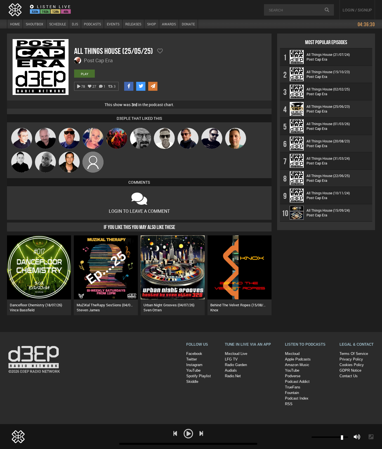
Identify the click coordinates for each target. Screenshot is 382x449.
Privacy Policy (351, 359)
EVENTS (113, 24)
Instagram (194, 365)
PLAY (84, 74)
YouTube (193, 370)
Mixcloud (292, 354)
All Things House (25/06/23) (328, 106)
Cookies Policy (351, 365)
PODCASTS (92, 24)
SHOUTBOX (34, 24)
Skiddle (192, 381)
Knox (214, 309)
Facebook (194, 354)
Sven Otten (152, 309)
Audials (231, 370)
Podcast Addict (297, 381)
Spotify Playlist (198, 376)
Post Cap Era (316, 59)
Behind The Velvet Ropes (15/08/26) (239, 304)
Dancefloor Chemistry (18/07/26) (36, 304)
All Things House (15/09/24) (328, 210)
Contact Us (348, 376)
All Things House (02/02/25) (328, 89)
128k (55, 11)
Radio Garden (236, 365)
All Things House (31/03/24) (328, 158)
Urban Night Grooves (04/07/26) (168, 304)
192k (45, 11)
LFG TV (231, 359)
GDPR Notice (350, 370)
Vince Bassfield (22, 309)
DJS (75, 24)
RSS (289, 404)
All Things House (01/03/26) (328, 123)
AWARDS (169, 24)
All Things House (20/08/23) (328, 141)
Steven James (88, 309)
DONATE (188, 24)
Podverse (292, 376)
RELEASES (133, 24)
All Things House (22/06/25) (328, 175)
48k (66, 11)
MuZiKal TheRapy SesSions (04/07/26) (108, 304)
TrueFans (292, 387)
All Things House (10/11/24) (328, 193)
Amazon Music (297, 365)
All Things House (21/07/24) (328, 54)
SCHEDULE (57, 24)
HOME (15, 24)
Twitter (191, 359)
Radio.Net (233, 376)
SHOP (151, 24)
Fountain (292, 393)
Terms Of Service (353, 354)
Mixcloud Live (236, 354)
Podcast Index (296, 398)
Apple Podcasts (298, 359)
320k (35, 11)
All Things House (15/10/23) (328, 72)
